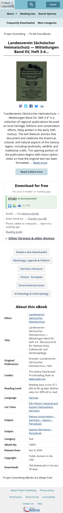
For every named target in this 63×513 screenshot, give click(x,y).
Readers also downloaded (31, 252)
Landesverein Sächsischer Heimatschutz (37, 318)
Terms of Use (32, 497)
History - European (31, 277)
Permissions (15, 497)
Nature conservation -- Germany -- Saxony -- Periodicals (42, 420)
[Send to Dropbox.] (9, 205)
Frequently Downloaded (21, 22)
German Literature (31, 268)
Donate (53, 4)
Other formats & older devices (31, 238)
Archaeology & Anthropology (31, 293)
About (12, 13)
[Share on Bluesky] (36, 106)
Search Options (47, 13)
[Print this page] (42, 106)
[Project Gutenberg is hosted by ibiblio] (31, 511)
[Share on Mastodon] (20, 106)
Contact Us (27, 503)
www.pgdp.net (37, 379)
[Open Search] (31, 4)
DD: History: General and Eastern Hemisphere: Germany (43, 407)
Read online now (31, 171)
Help (39, 503)
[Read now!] (31, 100)
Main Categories (47, 22)
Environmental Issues (31, 285)
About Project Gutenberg (23, 490)
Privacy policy (47, 490)
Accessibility (49, 497)
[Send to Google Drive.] (14, 205)
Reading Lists (27, 13)
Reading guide (14, 232)
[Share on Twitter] (25, 106)
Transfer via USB (37, 218)
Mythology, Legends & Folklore (31, 260)
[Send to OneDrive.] (19, 205)
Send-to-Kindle (30, 213)
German (33, 397)
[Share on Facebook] (31, 106)
